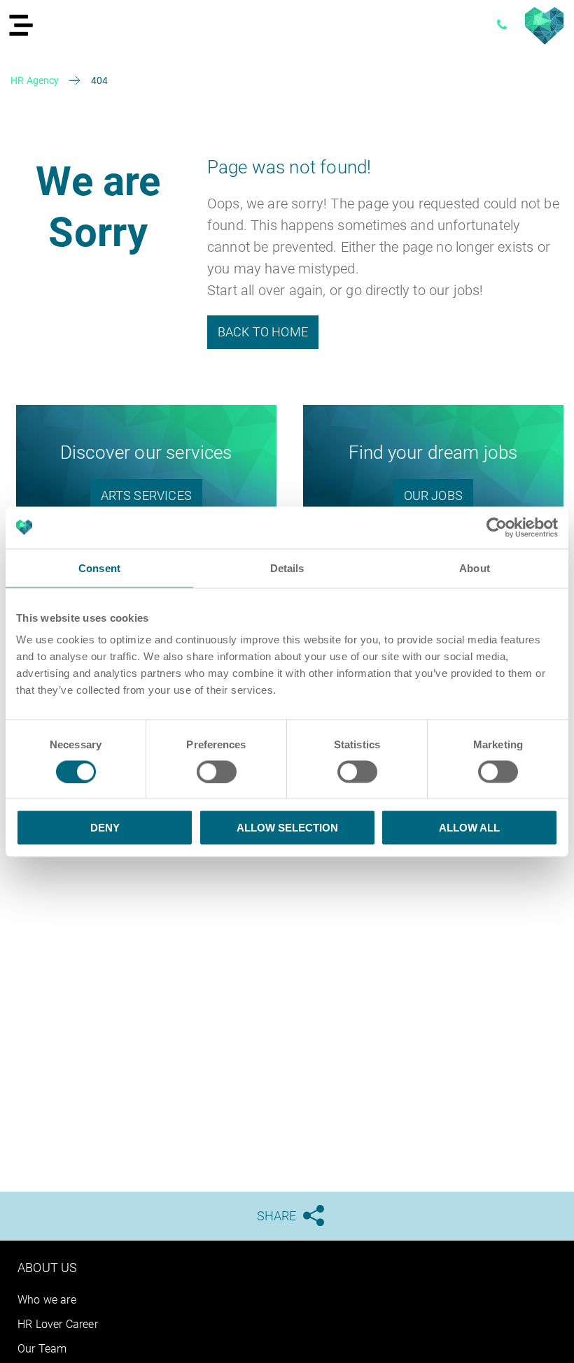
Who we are (47, 1299)
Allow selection (287, 828)
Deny (105, 828)
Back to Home (263, 331)
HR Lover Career (58, 1324)
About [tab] (474, 567)
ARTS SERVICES (146, 495)
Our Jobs (433, 495)
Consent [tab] (99, 567)
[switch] (217, 771)
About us (47, 1267)
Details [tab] (287, 567)
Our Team (42, 1348)
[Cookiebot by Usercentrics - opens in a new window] (496, 527)
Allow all (469, 828)
